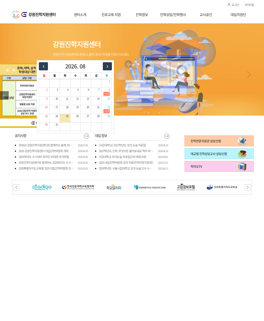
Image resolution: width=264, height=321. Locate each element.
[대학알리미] (114, 182)
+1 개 (107, 93)
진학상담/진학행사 (173, 14)
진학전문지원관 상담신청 (206, 141)
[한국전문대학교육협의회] (78, 182)
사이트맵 (249, 5)
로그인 (235, 5)
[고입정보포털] (186, 182)
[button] (249, 74)
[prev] (43, 66)
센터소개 (80, 14)
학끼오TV (196, 166)
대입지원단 (238, 14)
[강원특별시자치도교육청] (222, 182)
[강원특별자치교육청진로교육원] (150, 182)
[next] (107, 66)
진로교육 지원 (111, 14)
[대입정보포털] (42, 182)
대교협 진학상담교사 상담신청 (209, 153)
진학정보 (142, 14)
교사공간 (206, 14)
